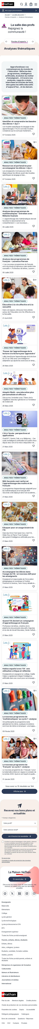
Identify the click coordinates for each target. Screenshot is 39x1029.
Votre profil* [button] (8, 823)
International (6, 983)
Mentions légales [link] (18, 1000)
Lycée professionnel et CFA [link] (11, 924)
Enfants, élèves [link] (7, 944)
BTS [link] (3, 928)
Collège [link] (4, 913)
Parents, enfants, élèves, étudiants (14, 940)
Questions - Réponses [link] (25, 1018)
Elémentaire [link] (6, 909)
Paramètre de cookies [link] (9, 1009)
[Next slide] (32, 41)
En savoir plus (6, 858)
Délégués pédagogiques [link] (10, 1014)
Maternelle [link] (5, 906)
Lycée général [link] (7, 917)
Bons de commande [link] (8, 1018)
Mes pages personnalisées (13, 10)
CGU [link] (3, 1023)
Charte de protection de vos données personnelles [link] (19, 1005)
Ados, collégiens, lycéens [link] (10, 947)
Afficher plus (18, 791)
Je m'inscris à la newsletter (18, 836)
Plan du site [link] (6, 1000)
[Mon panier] (31, 4)
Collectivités (6, 969)
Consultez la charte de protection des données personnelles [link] (16, 861)
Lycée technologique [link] (9, 920)
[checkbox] (3, 842)
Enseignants (6, 902)
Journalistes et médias (10, 980)
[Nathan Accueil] (8, 4)
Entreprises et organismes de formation (16, 965)
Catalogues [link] (25, 1014)
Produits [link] (24, 1023)
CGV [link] (8, 1023)
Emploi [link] (21, 1009)
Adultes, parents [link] (7, 955)
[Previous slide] (6, 41)
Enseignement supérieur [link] (10, 932)
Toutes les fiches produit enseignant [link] (14, 935)
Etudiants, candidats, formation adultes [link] (15, 951)
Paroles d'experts (18, 41)
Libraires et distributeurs (11, 976)
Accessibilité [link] (30, 1009)
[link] (5, 893)
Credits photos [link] (31, 1000)
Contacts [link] (16, 1023)
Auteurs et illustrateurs (10, 972)
